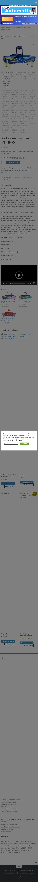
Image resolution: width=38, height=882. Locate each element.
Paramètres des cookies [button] (11, 444)
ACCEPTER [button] (24, 444)
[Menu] (35, 2)
